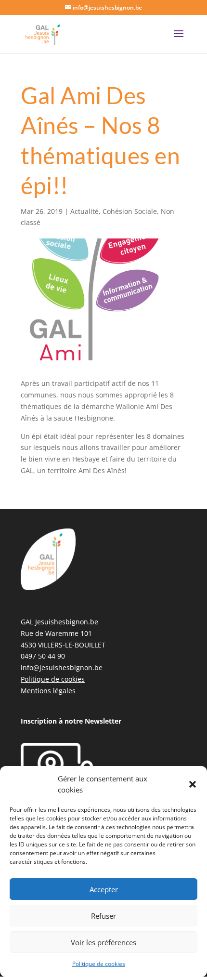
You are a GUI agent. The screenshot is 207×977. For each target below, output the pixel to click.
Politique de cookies (98, 964)
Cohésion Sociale (130, 211)
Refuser (103, 916)
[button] (192, 784)
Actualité (84, 211)
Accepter (104, 889)
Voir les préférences (103, 942)
